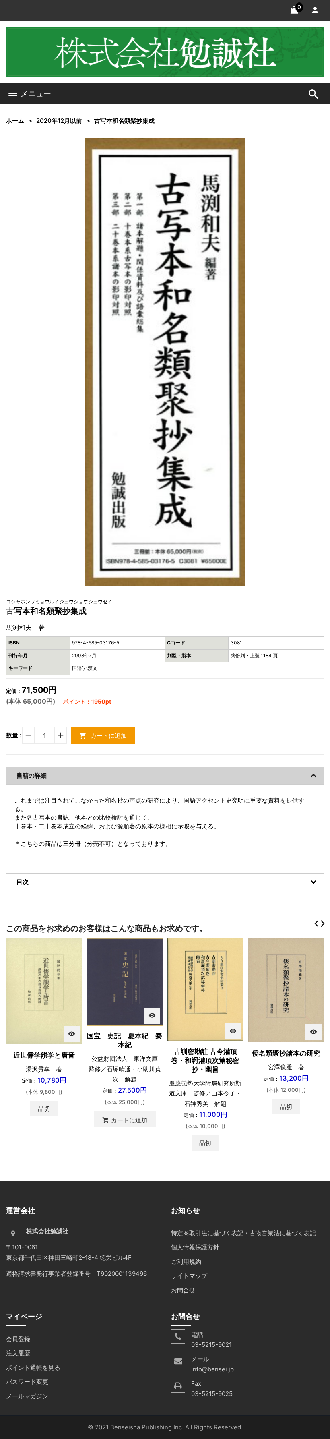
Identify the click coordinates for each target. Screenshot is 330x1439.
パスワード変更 (27, 1381)
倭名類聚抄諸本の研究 (286, 1053)
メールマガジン (27, 1396)
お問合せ (183, 1290)
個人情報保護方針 (195, 1247)
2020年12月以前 (59, 120)
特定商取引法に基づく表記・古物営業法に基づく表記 (243, 1233)
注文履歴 (18, 1353)
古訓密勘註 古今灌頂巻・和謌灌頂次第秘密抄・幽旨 (205, 1060)
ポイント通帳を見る (33, 1367)
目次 (22, 882)
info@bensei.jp (212, 1369)
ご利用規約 (186, 1261)
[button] (238, 145)
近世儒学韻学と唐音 (44, 1055)
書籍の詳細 (31, 775)
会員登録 (18, 1339)
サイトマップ (189, 1276)
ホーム (15, 120)
